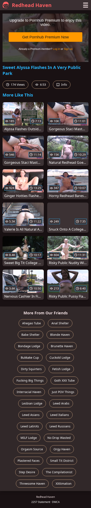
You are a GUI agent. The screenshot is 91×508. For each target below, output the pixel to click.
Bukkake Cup (30, 357)
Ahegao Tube (31, 323)
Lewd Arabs (61, 403)
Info (63, 85)
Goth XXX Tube (64, 380)
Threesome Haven (32, 483)
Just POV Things (63, 392)
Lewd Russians (60, 426)
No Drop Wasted (59, 438)
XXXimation (64, 483)
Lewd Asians (31, 415)
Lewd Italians (59, 415)
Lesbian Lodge (32, 403)
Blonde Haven (60, 335)
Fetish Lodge (61, 369)
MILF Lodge (29, 438)
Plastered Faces (29, 461)
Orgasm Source (32, 449)
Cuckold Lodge (60, 357)
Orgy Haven (62, 449)
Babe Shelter (30, 335)
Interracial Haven (29, 392)
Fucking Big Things (30, 380)
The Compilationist (59, 472)
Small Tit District (61, 461)
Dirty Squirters (31, 369)
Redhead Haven (32, 4)
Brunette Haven (62, 346)
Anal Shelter (60, 323)
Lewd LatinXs (30, 426)
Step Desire (27, 472)
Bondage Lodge (29, 346)
